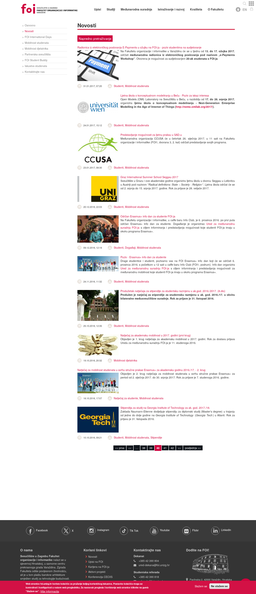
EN (245, 9)
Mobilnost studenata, (137, 437)
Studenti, (119, 86)
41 (165, 448)
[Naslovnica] (49, 8)
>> (179, 448)
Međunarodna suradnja (136, 9)
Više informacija (49, 591)
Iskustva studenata (36, 66)
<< (129, 448)
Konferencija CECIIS (100, 577)
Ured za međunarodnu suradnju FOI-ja (145, 268)
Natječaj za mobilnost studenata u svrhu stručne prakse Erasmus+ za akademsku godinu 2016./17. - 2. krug (141, 370)
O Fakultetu (216, 9)
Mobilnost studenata (37, 43)
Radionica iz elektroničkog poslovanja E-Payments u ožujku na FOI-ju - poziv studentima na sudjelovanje (139, 47)
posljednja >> (193, 448)
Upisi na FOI (95, 562)
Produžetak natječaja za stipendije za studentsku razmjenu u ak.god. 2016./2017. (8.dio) (173, 291)
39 (150, 448)
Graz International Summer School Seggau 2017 (149, 177)
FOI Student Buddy (36, 60)
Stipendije (156, 437)
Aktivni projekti (96, 572)
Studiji (111, 9)
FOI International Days (38, 37)
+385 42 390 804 (149, 561)
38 (143, 448)
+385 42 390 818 (149, 577)
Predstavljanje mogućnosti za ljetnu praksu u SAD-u (151, 135)
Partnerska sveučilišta (38, 54)
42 (172, 448)
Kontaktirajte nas (35, 72)
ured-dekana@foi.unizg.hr (154, 565)
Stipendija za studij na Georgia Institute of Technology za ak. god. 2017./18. (165, 408)
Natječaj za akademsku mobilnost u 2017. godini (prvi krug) (156, 335)
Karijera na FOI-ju (98, 567)
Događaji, (131, 247)
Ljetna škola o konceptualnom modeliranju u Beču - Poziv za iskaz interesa (165, 95)
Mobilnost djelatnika (36, 48)
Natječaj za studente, (126, 398)
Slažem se (201, 586)
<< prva (119, 448)
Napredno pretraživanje (95, 38)
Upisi (97, 9)
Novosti (29, 31)
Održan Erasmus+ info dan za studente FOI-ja (148, 216)
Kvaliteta (196, 9)
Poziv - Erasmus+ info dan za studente (143, 257)
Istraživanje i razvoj (171, 9)
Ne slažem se (219, 586)
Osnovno (30, 25)
